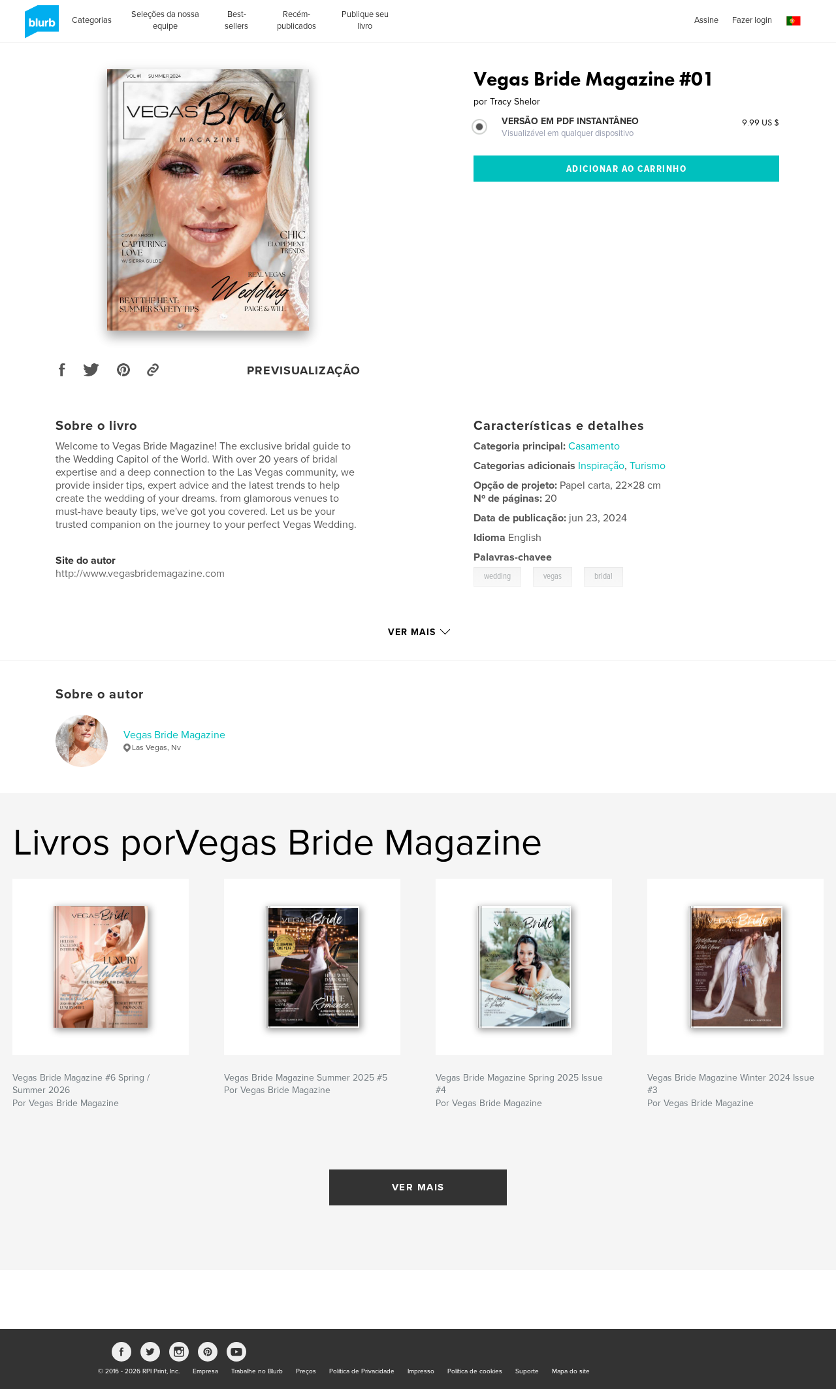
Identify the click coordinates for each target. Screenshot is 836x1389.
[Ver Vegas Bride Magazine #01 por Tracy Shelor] (208, 200)
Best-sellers (236, 20)
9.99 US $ (760, 122)
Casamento (594, 446)
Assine (706, 20)
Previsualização (304, 370)
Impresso (421, 1371)
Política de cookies (474, 1371)
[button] (793, 21)
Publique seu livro (365, 20)
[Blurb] (39, 27)
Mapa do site (571, 1371)
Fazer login (752, 20)
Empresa (205, 1371)
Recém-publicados (296, 20)
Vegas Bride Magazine (174, 735)
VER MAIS (418, 1187)
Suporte (527, 1371)
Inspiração (601, 465)
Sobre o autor (100, 694)
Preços (306, 1371)
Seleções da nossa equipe (165, 20)
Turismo (648, 465)
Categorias (92, 20)
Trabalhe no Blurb (257, 1371)
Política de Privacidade (361, 1371)
